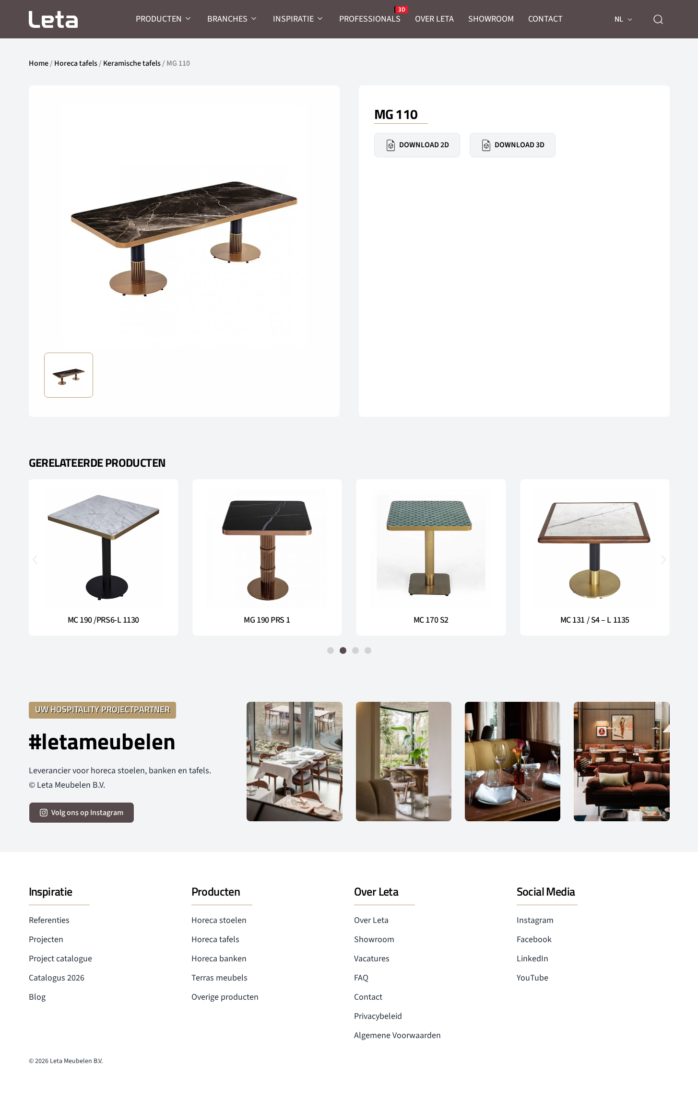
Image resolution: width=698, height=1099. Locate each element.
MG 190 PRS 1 (267, 620)
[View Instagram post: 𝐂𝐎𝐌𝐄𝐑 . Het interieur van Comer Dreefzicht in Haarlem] (403, 761)
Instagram (535, 920)
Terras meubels (219, 978)
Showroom (374, 939)
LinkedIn (532, 959)
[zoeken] (658, 19)
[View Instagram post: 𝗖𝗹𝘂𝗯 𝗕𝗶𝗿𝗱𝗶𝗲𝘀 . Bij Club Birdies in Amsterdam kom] (294, 761)
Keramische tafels (132, 63)
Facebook (534, 939)
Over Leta (371, 920)
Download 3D (519, 145)
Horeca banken (219, 959)
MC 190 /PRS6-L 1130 (103, 620)
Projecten (46, 939)
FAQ (361, 978)
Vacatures (372, 959)
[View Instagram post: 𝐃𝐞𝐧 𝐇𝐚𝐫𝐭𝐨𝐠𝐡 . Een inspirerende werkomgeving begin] (621, 761)
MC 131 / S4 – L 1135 (594, 620)
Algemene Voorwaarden (397, 1035)
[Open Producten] (188, 18)
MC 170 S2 (431, 620)
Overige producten (225, 997)
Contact (368, 997)
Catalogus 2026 (56, 978)
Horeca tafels (75, 63)
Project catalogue (60, 959)
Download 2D (424, 145)
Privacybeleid (378, 1016)
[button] (35, 559)
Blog (37, 997)
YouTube (532, 978)
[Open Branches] (254, 18)
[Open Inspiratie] (320, 18)
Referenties (49, 920)
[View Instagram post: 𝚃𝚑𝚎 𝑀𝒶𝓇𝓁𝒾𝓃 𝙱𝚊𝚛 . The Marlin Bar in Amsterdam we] (512, 761)
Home (38, 63)
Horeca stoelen (219, 920)
